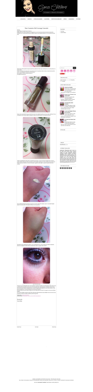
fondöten (69, 153)
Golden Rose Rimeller (69, 87)
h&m (75, 157)
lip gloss (65, 158)
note (68, 157)
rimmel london (69, 151)
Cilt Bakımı (74, 153)
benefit (72, 156)
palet (61, 155)
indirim (73, 150)
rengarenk (63, 160)
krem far (72, 154)
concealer (68, 155)
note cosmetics (69, 158)
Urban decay (71, 157)
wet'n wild (64, 155)
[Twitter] (65, 72)
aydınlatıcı (62, 153)
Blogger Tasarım (42, 382)
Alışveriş (67, 150)
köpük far (65, 159)
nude (60, 160)
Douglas (71, 162)
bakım (68, 161)
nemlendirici (62, 156)
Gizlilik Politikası (63, 32)
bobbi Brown (71, 161)
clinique (73, 159)
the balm (65, 152)
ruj (75, 150)
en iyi (64, 161)
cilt (65, 160)
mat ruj (65, 154)
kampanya (70, 152)
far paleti (62, 151)
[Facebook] (61, 72)
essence (74, 152)
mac (71, 150)
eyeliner (69, 154)
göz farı (65, 157)
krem (63, 159)
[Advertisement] (46, 22)
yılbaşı (66, 161)
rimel (65, 151)
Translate (63, 81)
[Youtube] (74, 72)
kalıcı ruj (74, 155)
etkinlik (71, 155)
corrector (68, 160)
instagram (61, 157)
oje (75, 154)
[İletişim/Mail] (71, 72)
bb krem (73, 158)
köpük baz (73, 162)
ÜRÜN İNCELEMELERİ (63, 162)
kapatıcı (65, 153)
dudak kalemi (72, 160)
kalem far (74, 161)
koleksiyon (61, 158)
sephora (74, 151)
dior (75, 159)
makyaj (61, 152)
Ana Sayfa (62, 31)
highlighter (62, 154)
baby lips (68, 162)
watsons (62, 150)
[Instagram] (68, 72)
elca (70, 156)
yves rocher (66, 156)
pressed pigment (69, 159)
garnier (75, 156)
